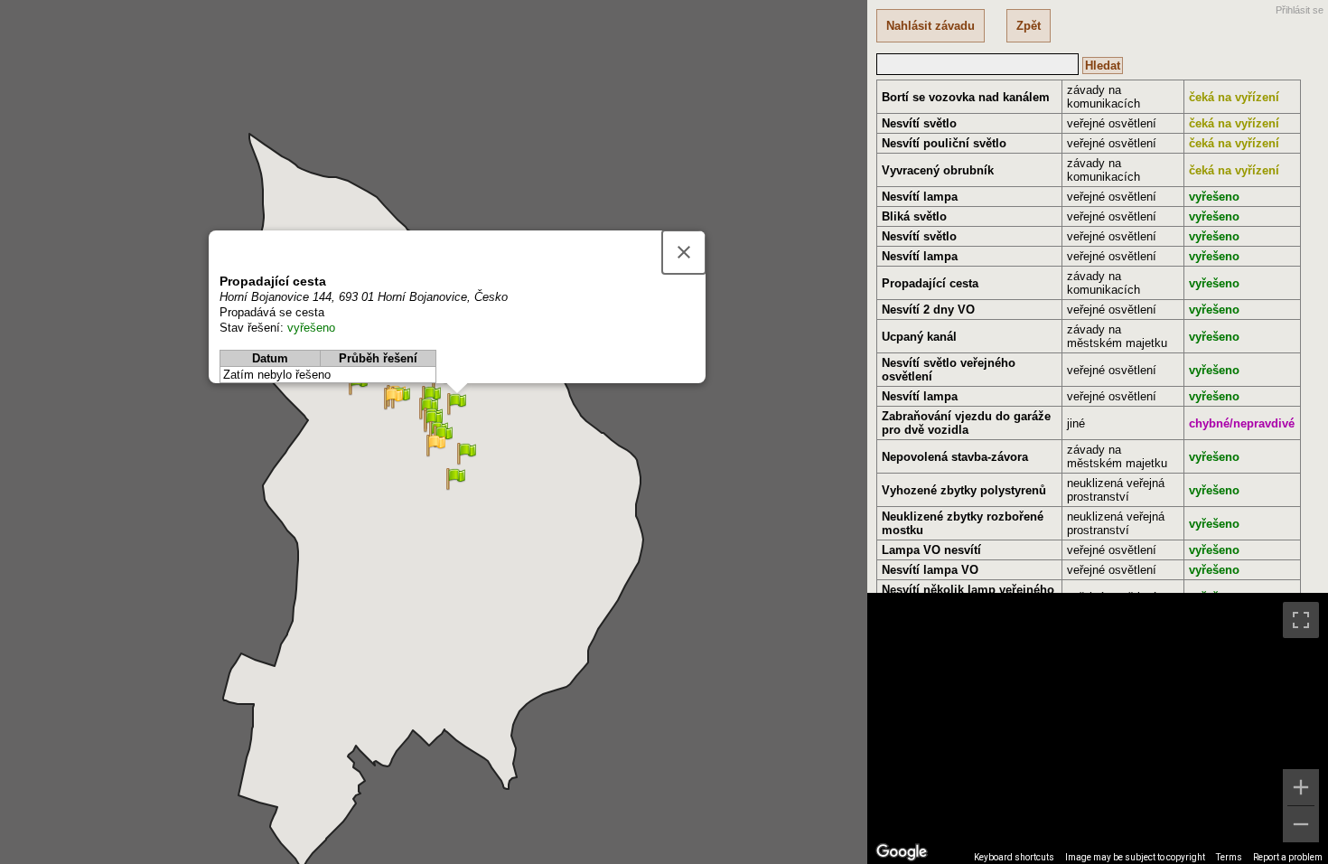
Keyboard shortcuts (1014, 857)
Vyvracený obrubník (938, 170)
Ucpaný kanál (919, 336)
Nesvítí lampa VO (930, 570)
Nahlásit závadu (930, 26)
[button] (436, 446)
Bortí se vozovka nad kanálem (966, 97)
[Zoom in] (1301, 787)
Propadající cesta (930, 283)
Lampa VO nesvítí (931, 550)
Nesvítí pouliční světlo (944, 143)
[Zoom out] (1301, 824)
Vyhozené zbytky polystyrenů (964, 490)
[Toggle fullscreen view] (1301, 620)
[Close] (684, 252)
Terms (1229, 857)
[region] (1097, 728)
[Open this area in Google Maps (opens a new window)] (901, 852)
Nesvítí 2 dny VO (928, 309)
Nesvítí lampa (920, 196)
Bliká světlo (914, 216)
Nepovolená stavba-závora (955, 457)
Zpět (1028, 26)
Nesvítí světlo (919, 123)
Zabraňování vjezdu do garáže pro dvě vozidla (966, 423)
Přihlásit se (1299, 10)
